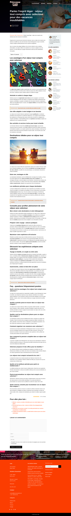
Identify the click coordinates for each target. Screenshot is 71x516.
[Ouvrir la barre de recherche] (59, 3)
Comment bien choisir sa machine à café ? (57, 68)
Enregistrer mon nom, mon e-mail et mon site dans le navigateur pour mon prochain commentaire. (28, 443)
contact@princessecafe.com (16, 493)
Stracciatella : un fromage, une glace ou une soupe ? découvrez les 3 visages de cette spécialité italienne (57, 96)
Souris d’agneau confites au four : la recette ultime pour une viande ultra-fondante (57, 109)
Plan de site (47, 476)
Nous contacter (48, 474)
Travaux (49, 3)
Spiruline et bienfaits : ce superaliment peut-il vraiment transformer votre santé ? (57, 103)
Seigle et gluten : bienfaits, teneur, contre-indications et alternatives (57, 73)
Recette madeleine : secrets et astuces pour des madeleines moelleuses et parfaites (57, 63)
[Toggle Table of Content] (21, 54)
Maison (43, 3)
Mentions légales (48, 472)
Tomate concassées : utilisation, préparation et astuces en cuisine (57, 57)
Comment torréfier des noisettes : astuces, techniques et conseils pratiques (56, 52)
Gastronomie (35, 3)
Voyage (55, 3)
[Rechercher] (59, 466)
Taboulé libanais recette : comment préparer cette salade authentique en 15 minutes (57, 84)
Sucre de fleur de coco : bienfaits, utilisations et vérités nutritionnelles (57, 90)
